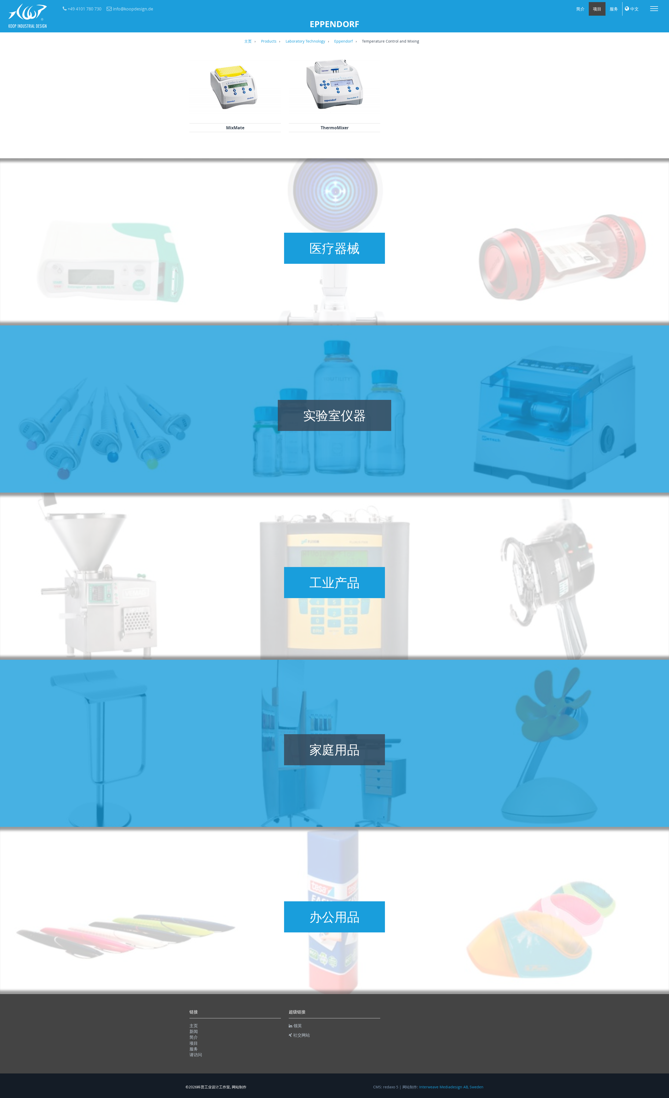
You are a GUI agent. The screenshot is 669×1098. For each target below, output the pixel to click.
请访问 (195, 1055)
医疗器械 (334, 248)
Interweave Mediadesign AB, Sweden (451, 1087)
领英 (297, 1026)
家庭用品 (334, 749)
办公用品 (334, 916)
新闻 (193, 1031)
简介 (580, 9)
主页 (248, 41)
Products (268, 41)
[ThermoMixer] (334, 116)
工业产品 (334, 582)
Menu (654, 9)
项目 (597, 9)
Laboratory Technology (305, 41)
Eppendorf (343, 41)
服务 (614, 9)
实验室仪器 (334, 415)
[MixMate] (235, 116)
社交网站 (301, 1035)
